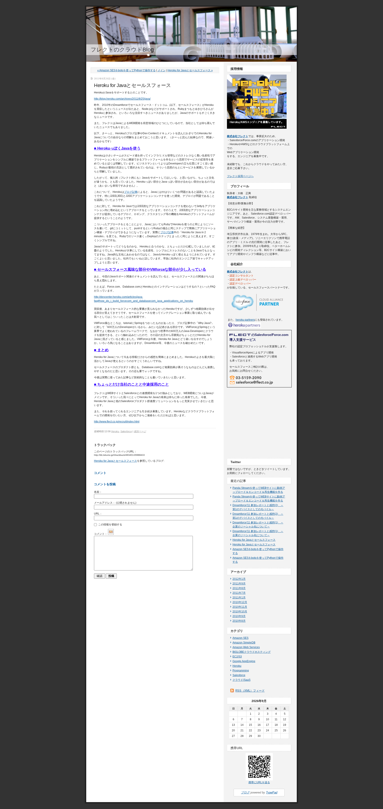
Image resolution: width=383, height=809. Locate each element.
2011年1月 (239, 597)
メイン (162, 70)
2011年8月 (239, 588)
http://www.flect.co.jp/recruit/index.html (116, 421)
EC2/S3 (237, 656)
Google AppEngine (244, 661)
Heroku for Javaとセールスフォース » (190, 70)
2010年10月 (240, 611)
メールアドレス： (115, 502)
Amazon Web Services (246, 647)
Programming (241, 670)
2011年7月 (239, 592)
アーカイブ (238, 572)
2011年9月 (239, 583)
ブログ (245, 792)
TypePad (271, 792)
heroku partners (245, 319)
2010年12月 (240, 602)
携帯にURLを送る (259, 782)
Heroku (115, 431)
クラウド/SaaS (241, 679)
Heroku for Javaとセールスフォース (115, 460)
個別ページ (140, 431)
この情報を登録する (110, 524)
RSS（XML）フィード (250, 690)
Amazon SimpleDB (244, 642)
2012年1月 (239, 578)
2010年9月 (239, 616)
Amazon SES (240, 637)
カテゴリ (237, 631)
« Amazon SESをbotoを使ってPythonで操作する (126, 70)
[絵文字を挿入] (111, 533)
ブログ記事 (130, 191)
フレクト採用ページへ (240, 176)
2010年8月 (239, 620)
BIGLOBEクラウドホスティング (252, 651)
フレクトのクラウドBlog (122, 49)
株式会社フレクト (237, 136)
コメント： (100, 533)
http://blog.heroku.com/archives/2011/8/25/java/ (122, 98)
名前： (98, 491)
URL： (98, 513)
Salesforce (126, 431)
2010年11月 (240, 606)
